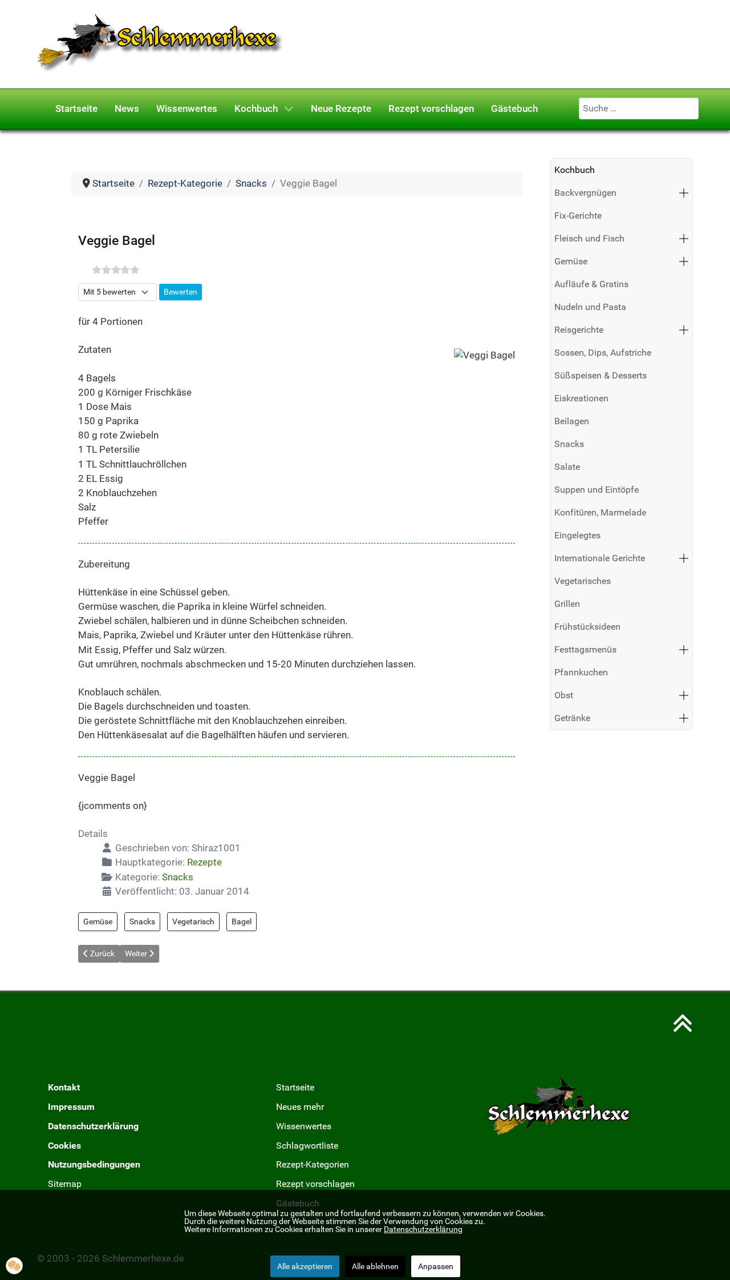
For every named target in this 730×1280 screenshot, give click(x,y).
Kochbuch (574, 169)
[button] (683, 193)
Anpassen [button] (435, 1266)
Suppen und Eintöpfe (596, 489)
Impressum (71, 1106)
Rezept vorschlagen (315, 1183)
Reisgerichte (578, 329)
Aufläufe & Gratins (591, 284)
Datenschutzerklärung (93, 1126)
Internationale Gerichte (599, 558)
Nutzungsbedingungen (94, 1164)
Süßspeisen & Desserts (600, 375)
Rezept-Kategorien (312, 1164)
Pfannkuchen (581, 672)
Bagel (242, 921)
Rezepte (204, 862)
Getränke (572, 718)
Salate (567, 466)
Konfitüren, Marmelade (600, 512)
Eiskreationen (581, 398)
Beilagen (571, 421)
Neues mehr (300, 1106)
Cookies (64, 1145)
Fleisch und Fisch (589, 238)
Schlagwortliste (307, 1145)
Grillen (567, 603)
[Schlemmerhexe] (160, 43)
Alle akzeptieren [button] (304, 1266)
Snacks (177, 877)
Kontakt (64, 1087)
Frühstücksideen (587, 626)
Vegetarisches (582, 580)
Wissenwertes (303, 1126)
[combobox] (639, 108)
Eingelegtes (577, 535)
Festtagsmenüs (585, 649)
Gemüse (97, 921)
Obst (563, 695)
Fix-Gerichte (578, 215)
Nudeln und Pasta (590, 306)
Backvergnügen (585, 192)
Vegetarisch (193, 921)
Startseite (295, 1087)
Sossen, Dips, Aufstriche (602, 352)
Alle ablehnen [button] (375, 1266)
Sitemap (65, 1183)
